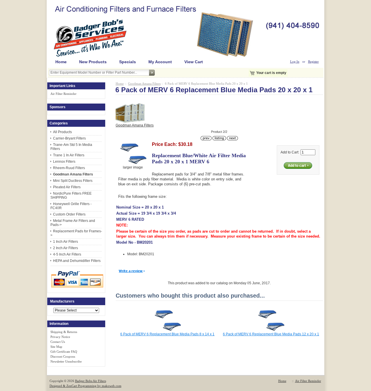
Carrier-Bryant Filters (69, 138)
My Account (160, 61)
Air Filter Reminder (63, 93)
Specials (127, 61)
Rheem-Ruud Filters (69, 168)
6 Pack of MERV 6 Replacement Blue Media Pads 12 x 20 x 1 (271, 334)
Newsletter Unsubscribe (66, 361)
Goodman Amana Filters (144, 83)
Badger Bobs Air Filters (90, 381)
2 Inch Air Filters (65, 248)
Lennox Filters (64, 162)
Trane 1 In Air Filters (68, 155)
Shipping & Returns (63, 332)
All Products (62, 132)
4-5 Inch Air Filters (67, 254)
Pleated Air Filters (67, 187)
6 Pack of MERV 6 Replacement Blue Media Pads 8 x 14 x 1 (167, 334)
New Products (93, 61)
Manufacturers (62, 301)
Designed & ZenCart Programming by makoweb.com (85, 386)
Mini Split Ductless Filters (72, 181)
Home (61, 61)
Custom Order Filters (69, 214)
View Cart (193, 61)
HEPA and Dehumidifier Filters (77, 261)
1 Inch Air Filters (65, 242)
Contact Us (57, 341)
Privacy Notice (60, 336)
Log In (294, 61)
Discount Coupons (62, 356)
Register (313, 61)
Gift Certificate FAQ (63, 351)
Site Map (56, 346)
